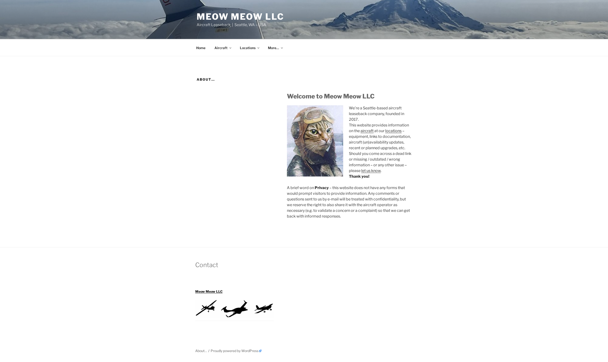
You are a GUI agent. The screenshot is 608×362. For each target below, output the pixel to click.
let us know (371, 170)
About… (201, 351)
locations (393, 131)
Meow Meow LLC (240, 16)
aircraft (367, 131)
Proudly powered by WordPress (234, 351)
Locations (248, 48)
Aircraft (221, 48)
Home (200, 48)
